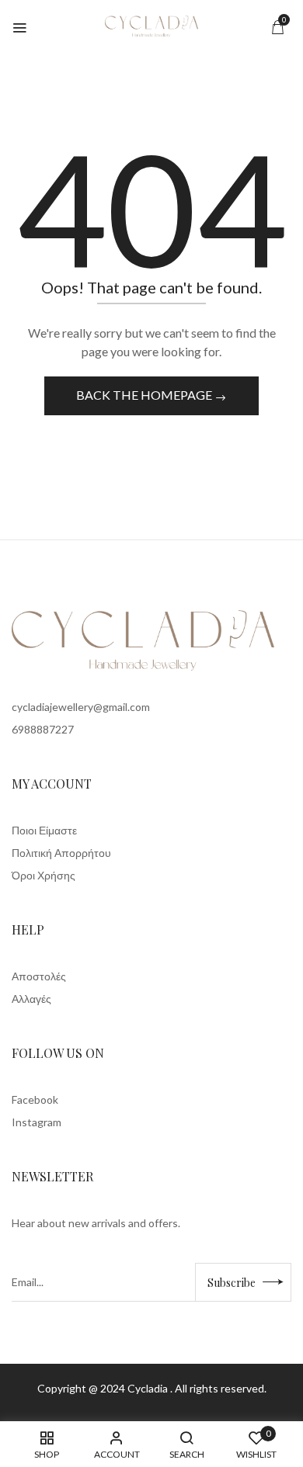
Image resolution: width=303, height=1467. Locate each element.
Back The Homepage (145, 394)
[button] (277, 26)
